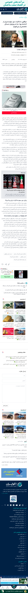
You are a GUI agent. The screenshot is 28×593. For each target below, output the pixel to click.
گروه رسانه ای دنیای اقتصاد (18, 510)
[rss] (5, 505)
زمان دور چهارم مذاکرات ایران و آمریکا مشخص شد (16, 191)
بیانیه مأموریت (21, 570)
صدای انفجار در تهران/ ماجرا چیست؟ (19, 450)
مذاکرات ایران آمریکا (14, 257)
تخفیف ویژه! (7, 276)
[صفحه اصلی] (14, 586)
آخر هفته (22, 554)
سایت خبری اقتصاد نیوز (19, 514)
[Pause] (15, 277)
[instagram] (22, 505)
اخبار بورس (22, 536)
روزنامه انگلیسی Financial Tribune (17, 516)
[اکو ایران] (22, 9)
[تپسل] (2, 90)
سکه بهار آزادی (23, 13)
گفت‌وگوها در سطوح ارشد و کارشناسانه (18, 55)
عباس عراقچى (23, 257)
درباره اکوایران (21, 568)
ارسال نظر (5, 405)
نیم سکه (9, 13)
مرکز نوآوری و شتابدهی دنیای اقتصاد (16, 527)
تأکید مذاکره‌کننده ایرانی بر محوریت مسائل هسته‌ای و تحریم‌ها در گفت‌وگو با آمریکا (14, 293)
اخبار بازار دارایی (21, 545)
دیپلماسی (21, 17)
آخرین (25, 441)
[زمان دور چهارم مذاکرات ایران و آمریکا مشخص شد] (14, 181)
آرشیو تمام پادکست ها (19, 558)
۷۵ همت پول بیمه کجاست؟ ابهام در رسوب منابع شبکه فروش (14, 462)
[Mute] (17, 277)
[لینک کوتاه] (9, 264)
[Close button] (27, 577)
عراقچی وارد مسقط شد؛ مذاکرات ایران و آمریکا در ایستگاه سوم (14, 286)
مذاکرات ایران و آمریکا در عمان (20, 254)
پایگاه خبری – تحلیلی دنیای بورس (17, 521)
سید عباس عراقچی (8, 254)
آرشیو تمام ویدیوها (20, 556)
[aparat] (8, 505)
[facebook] (10, 505)
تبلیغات (22, 563)
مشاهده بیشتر (5, 464)
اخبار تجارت (22, 541)
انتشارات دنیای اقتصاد (19, 525)
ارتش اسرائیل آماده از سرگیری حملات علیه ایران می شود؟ (15, 453)
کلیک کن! (9, 583)
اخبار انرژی (22, 543)
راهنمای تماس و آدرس (19, 566)
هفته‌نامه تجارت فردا (19, 523)
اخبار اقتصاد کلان (21, 534)
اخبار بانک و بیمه (21, 547)
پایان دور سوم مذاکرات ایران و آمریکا (18, 52)
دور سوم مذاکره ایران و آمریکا (20, 259)
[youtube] (17, 505)
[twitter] (20, 505)
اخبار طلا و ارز (21, 538)
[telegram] (13, 505)
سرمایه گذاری (14, 112)
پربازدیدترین (20, 441)
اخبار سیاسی (22, 549)
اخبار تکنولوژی (21, 551)
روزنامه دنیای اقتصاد (19, 512)
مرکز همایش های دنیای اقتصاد (18, 519)
